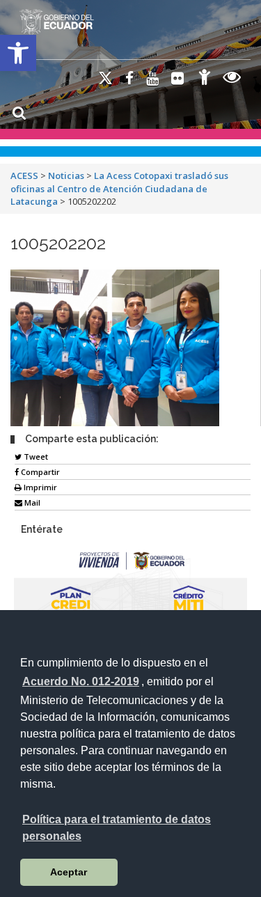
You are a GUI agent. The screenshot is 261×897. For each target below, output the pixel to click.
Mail (31, 502)
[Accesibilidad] (204, 79)
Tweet (35, 456)
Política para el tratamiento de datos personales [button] (116, 827)
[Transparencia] (232, 79)
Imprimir (39, 487)
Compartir (39, 472)
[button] (18, 53)
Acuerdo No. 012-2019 (80, 681)
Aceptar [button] (68, 872)
